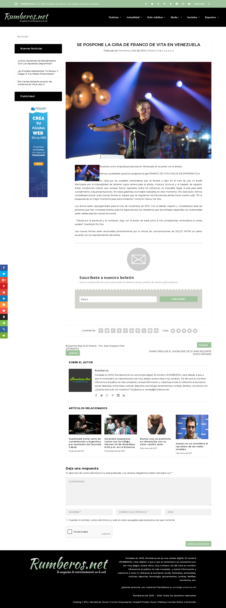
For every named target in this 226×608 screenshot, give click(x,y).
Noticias (114, 17)
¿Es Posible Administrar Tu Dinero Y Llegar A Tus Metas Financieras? (38, 72)
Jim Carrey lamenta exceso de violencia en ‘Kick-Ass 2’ (35, 83)
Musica (151, 50)
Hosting (77, 602)
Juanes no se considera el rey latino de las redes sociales (192, 446)
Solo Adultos (155, 17)
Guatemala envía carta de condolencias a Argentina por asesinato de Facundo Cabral (85, 443)
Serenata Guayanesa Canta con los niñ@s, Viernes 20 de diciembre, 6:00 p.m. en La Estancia (119, 443)
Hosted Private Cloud (144, 602)
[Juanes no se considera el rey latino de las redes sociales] (192, 427)
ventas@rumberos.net (184, 587)
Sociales (192, 17)
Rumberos (124, 50)
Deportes (210, 17)
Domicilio (191, 602)
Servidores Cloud (99, 602)
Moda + (175, 17)
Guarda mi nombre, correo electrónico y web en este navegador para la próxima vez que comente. (122, 520)
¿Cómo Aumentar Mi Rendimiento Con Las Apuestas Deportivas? (37, 62)
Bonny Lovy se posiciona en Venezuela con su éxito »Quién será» (155, 441)
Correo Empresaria (120, 602)
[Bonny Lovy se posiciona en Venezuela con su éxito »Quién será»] (156, 424)
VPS (85, 602)
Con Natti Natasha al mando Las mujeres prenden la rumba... (68, 4)
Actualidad (133, 17)
